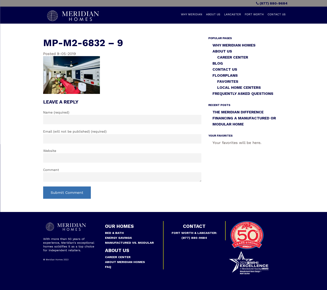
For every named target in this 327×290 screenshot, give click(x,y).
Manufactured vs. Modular (129, 242)
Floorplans (225, 75)
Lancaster (232, 14)
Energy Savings (118, 238)
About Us (213, 14)
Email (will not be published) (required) (75, 131)
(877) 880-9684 (273, 3)
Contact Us (277, 14)
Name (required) (56, 112)
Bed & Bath (114, 233)
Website (49, 151)
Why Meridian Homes (234, 45)
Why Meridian (191, 14)
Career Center (232, 57)
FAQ (108, 267)
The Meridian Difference (238, 112)
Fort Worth (254, 14)
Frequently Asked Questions (243, 93)
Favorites (227, 81)
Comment (51, 170)
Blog (218, 63)
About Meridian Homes (125, 262)
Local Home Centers (239, 87)
